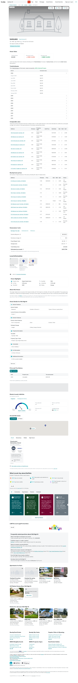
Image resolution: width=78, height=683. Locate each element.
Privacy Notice (58, 667)
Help (55, 667)
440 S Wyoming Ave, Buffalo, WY (18, 140)
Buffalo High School (38, 551)
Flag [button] (21, 512)
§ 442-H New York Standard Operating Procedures (18, 656)
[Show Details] (66, 73)
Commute (38, 491)
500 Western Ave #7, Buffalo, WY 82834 (20, 204)
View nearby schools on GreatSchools (19, 466)
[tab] (14, 371)
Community (17, 491)
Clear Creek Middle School (19, 552)
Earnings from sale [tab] (15, 230)
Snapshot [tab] (13, 398)
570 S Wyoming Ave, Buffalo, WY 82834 (19, 214)
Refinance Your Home (15, 46)
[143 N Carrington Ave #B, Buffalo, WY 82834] (46, 572)
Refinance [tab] (32, 230)
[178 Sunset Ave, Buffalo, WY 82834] (17, 593)
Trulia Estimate (15, 68)
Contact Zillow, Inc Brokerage (15, 660)
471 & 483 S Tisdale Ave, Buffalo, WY (19, 168)
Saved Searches (59, 2)
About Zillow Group (18, 667)
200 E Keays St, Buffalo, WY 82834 (18, 200)
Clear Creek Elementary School (55, 551)
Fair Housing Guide (25, 667)
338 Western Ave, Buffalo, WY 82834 (19, 211)
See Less (13, 363)
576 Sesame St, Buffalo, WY (17, 164)
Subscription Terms (50, 667)
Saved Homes (49, 2)
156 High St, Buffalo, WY (16, 148)
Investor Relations (39, 667)
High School (32, 437)
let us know (48, 672)
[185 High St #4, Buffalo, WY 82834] (61, 572)
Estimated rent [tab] (25, 230)
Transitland (25, 651)
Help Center (33, 675)
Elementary (18, 437)
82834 (30, 4)
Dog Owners (25, 491)
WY (22, 4)
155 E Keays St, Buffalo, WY (17, 160)
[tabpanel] (39, 242)
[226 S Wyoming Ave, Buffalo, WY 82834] (17, 613)
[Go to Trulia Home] (4, 2)
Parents (32, 491)
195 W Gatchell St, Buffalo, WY (17, 132)
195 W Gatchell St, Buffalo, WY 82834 (19, 184)
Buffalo (25, 4)
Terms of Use (45, 667)
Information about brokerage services (17, 658)
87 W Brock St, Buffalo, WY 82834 (18, 181)
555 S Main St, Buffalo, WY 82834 (18, 192)
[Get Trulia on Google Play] (25, 663)
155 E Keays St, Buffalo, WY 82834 (18, 196)
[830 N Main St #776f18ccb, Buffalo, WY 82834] (17, 572)
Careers (30, 667)
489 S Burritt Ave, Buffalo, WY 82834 (19, 207)
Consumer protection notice (28, 658)
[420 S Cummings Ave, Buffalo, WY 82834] (46, 613)
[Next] (67, 575)
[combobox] (19, 2)
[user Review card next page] (68, 505)
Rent (36, 2)
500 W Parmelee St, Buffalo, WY (18, 144)
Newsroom (34, 667)
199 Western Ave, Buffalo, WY (17, 136)
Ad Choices (63, 667)
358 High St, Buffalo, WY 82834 (18, 188)
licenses (42, 654)
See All (13, 486)
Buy (32, 2)
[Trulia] (11, 663)
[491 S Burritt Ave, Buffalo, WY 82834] (61, 613)
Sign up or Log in (69, 2)
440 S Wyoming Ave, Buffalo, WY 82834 (20, 221)
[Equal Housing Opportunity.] (23, 675)
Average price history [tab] (22, 398)
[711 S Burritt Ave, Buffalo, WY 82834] (31, 613)
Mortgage (42, 2)
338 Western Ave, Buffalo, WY (17, 152)
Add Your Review (39, 517)
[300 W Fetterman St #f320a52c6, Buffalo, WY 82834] (31, 572)
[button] (29, 2)
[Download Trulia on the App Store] (16, 663)
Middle (25, 437)
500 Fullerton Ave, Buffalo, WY (17, 156)
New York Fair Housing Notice (14, 657)
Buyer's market (21, 410)
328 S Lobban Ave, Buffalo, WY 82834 (19, 217)
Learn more (55, 468)
